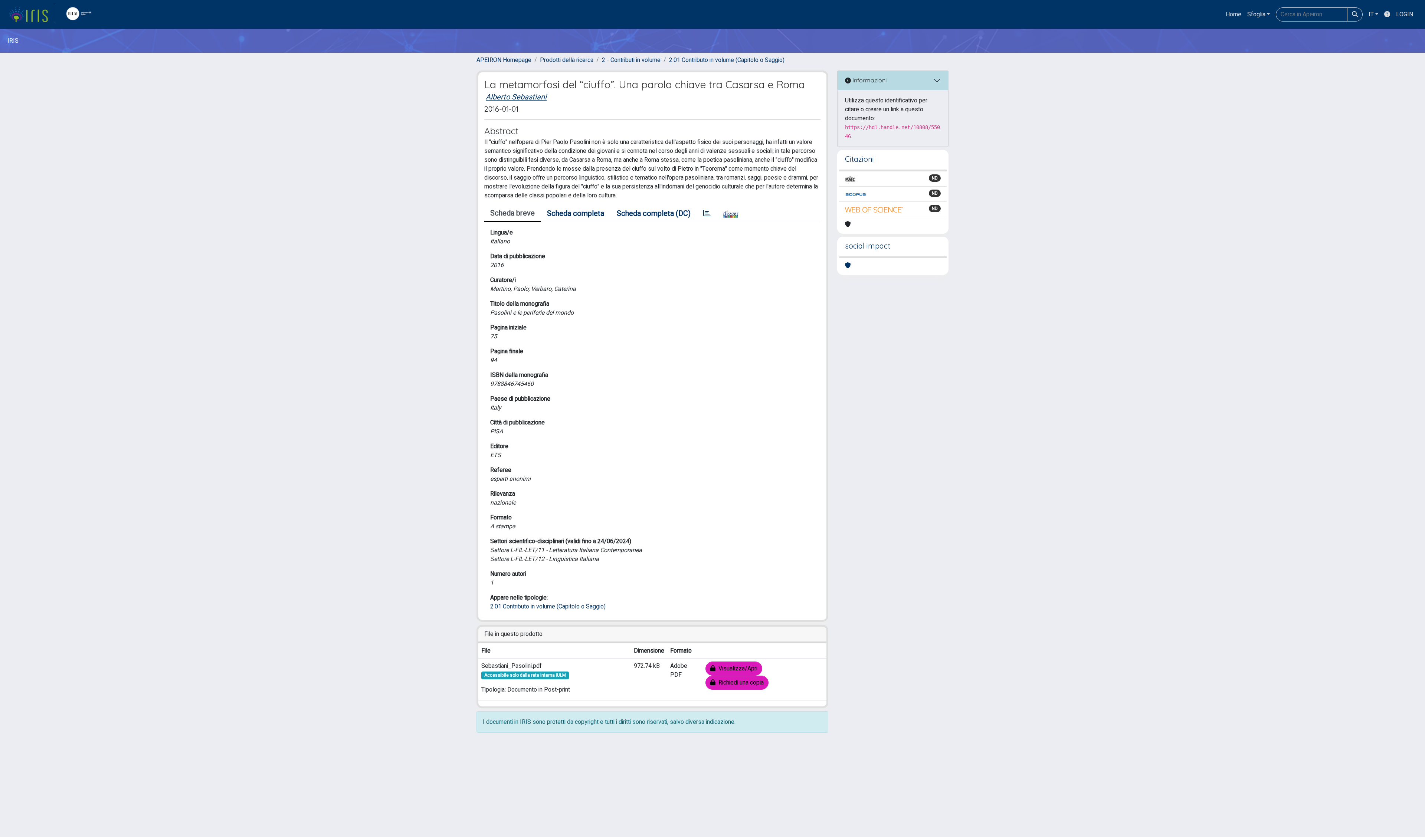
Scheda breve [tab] (512, 213)
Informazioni (869, 80)
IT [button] (1371, 14)
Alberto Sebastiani (516, 97)
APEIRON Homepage (503, 60)
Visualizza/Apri (736, 668)
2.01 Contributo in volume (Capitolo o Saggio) (726, 60)
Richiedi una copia (739, 682)
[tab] (707, 213)
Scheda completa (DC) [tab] (654, 213)
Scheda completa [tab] (575, 213)
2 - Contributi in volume (631, 60)
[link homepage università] (80, 14)
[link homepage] (31, 14)
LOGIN (1404, 14)
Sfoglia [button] (1256, 14)
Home (1233, 14)
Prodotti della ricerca (566, 60)
